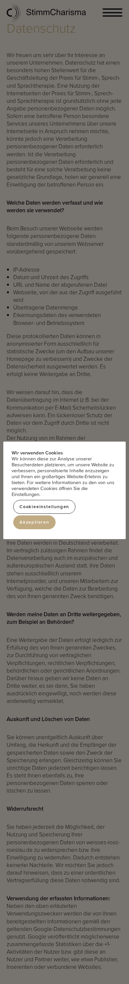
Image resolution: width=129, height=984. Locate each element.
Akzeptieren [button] (34, 522)
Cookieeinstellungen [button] (44, 507)
